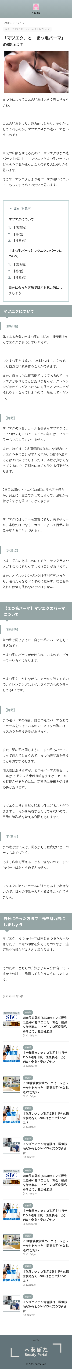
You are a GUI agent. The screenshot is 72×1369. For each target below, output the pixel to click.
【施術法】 (20, 227)
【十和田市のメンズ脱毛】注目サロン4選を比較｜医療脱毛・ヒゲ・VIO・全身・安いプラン (46, 1057)
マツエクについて (21, 219)
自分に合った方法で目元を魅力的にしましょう (35, 290)
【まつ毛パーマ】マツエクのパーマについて (35, 253)
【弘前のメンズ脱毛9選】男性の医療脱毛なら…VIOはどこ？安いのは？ (46, 1118)
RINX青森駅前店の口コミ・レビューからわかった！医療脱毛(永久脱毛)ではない (46, 1087)
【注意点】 (20, 241)
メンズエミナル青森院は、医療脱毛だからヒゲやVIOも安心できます (45, 1148)
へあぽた (36, 1340)
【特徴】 (18, 234)
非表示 (25, 208)
